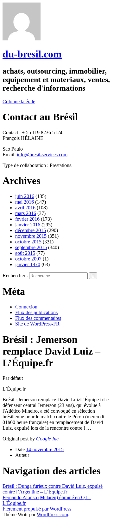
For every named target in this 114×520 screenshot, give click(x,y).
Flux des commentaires (38, 318)
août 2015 (25, 253)
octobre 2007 (28, 258)
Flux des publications (36, 312)
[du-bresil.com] (22, 38)
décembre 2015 (30, 230)
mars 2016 (25, 213)
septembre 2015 (31, 247)
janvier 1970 (27, 264)
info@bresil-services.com (42, 154)
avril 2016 (25, 207)
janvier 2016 (27, 224)
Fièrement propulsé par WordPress (37, 508)
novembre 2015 (31, 236)
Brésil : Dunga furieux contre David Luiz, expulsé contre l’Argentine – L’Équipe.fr (53, 488)
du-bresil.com (32, 54)
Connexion (26, 306)
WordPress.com (52, 514)
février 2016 (27, 219)
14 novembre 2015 (45, 449)
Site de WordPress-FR (37, 323)
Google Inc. (48, 438)
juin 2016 (24, 196)
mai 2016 (24, 202)
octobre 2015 (28, 241)
